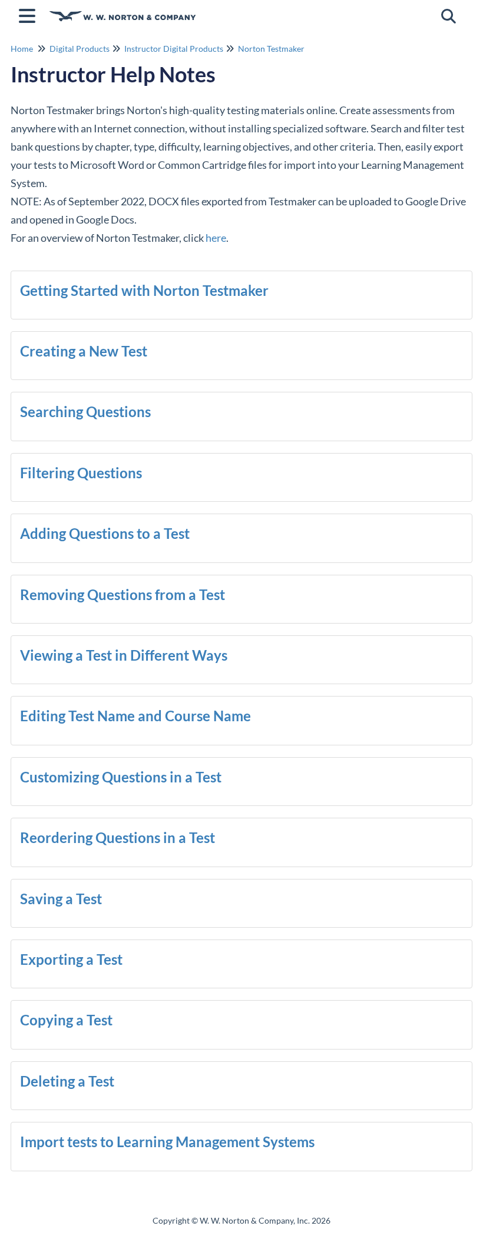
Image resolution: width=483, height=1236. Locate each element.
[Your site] (122, 10)
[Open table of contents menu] (29, 14)
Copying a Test (66, 1019)
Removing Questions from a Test (122, 594)
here (216, 237)
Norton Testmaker (271, 49)
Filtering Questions (81, 472)
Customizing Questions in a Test (120, 776)
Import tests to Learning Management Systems (167, 1141)
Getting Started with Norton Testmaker (144, 290)
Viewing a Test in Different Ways (123, 655)
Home (22, 49)
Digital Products (79, 49)
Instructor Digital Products (173, 49)
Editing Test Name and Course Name (135, 715)
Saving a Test (61, 898)
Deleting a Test (67, 1081)
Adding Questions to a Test (105, 533)
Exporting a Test (71, 959)
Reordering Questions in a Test (117, 837)
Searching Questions (85, 411)
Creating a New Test (83, 350)
